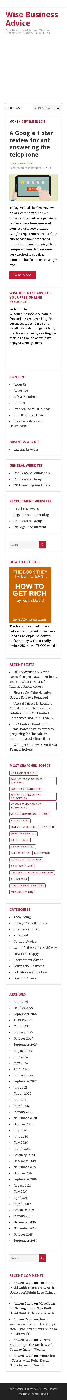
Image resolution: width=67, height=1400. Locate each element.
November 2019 (25, 1167)
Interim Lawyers (26, 449)
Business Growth (26, 929)
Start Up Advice (25, 978)
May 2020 (21, 1142)
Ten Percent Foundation (32, 473)
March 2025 (22, 1026)
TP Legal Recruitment (30, 527)
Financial (21, 935)
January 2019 (23, 1216)
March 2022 (22, 1093)
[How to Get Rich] (30, 621)
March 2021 (22, 1106)
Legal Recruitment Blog (31, 515)
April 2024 (21, 1069)
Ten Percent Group (28, 479)
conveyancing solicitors (29, 814)
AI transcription (24, 773)
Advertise (21, 390)
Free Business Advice (29, 415)
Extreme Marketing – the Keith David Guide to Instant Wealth (30, 1344)
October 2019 (23, 1173)
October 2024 (23, 1038)
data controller (23, 827)
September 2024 (26, 1044)
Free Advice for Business (32, 409)
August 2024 (23, 1051)
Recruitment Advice (28, 960)
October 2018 (23, 1234)
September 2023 (25, 1081)
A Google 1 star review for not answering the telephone (31, 144)
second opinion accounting (32, 872)
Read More (22, 275)
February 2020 (24, 1155)
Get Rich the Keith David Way (35, 947)
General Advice (23, 163)
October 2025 (23, 1008)
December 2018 (25, 1222)
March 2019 (22, 1204)
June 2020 (21, 1136)
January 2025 (23, 1032)
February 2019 (24, 1210)
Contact (19, 403)
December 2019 (25, 1161)
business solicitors (26, 789)
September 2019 (25, 1179)
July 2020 (20, 1130)
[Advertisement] (33, 67)
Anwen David (23, 1283)
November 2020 (25, 1118)
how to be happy (23, 833)
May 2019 (20, 1191)
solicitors (19, 879)
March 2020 (23, 1149)
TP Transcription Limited (33, 485)
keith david (20, 840)
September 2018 (25, 1240)
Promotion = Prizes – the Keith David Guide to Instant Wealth (32, 1360)
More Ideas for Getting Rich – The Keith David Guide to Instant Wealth (32, 1308)
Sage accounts (22, 866)
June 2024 (21, 1057)
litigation (42, 853)
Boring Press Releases (30, 923)
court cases (20, 820)
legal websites (22, 846)
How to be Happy (26, 954)
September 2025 (25, 1014)
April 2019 (21, 1198)
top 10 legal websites (27, 885)
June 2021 (20, 1100)
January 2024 (23, 1075)
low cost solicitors (26, 859)
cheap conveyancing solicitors (26, 797)
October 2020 (24, 1124)
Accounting (22, 917)
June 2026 (21, 1002)
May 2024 (21, 1063)
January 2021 (23, 1112)
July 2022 (20, 1087)
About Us (20, 384)
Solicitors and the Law (30, 972)
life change (20, 853)
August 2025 (23, 1020)
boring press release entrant (27, 781)
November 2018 (25, 1228)
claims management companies (26, 806)
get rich (48, 827)
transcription (22, 892)
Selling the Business (29, 966)
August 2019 (22, 1185)
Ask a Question (25, 397)
